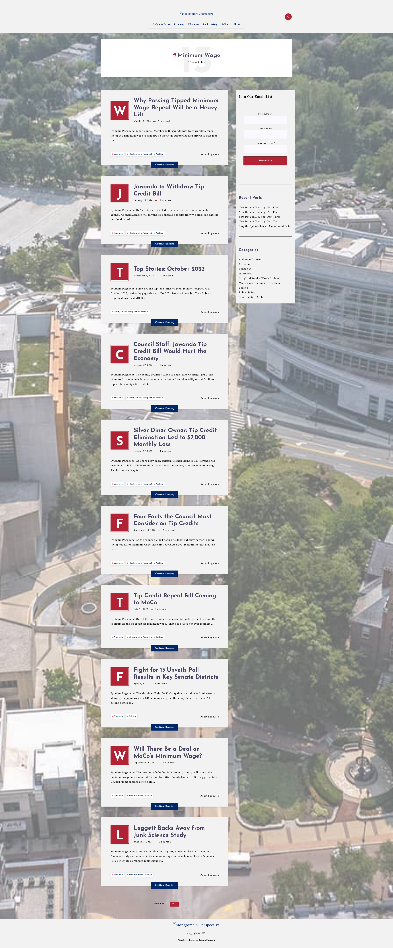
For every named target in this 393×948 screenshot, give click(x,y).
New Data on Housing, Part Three (260, 217)
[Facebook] (104, 17)
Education (193, 24)
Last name (265, 128)
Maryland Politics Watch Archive (259, 278)
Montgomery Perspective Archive (146, 154)
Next (174, 904)
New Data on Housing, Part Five (258, 207)
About (237, 24)
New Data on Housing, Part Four (259, 212)
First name (265, 114)
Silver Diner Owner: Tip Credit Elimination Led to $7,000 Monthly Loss (175, 438)
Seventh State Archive (140, 795)
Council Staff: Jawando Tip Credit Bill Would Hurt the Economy (170, 352)
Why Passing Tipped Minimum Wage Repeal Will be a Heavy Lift (176, 108)
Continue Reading (164, 165)
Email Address (265, 143)
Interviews (245, 273)
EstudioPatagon (207, 940)
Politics (226, 24)
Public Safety (210, 24)
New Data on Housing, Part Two (258, 221)
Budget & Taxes (161, 24)
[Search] (288, 16)
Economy (179, 24)
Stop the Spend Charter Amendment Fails (264, 226)
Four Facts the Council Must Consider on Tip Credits (172, 520)
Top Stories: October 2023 (169, 269)
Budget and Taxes (250, 259)
